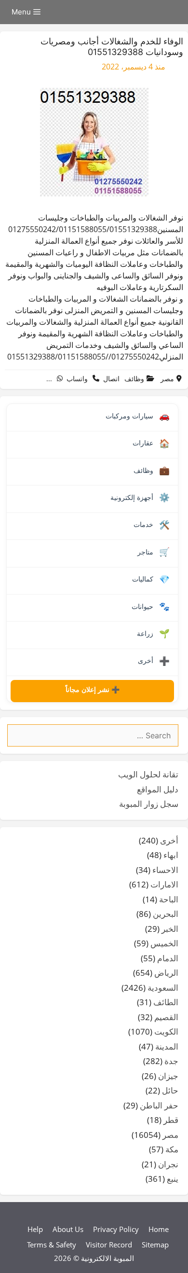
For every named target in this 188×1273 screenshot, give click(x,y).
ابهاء (170, 854)
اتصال (111, 378)
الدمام (167, 958)
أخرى (154, 661)
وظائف (134, 378)
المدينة (166, 1046)
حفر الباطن (159, 1105)
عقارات (151, 443)
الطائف (165, 1002)
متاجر (153, 552)
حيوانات (151, 606)
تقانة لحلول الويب (148, 774)
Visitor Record (109, 1244)
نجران (168, 1164)
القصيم (166, 1017)
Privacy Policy (116, 1229)
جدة (171, 1060)
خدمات (152, 525)
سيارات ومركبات (138, 416)
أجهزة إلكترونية (140, 497)
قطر (170, 1119)
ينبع (172, 1178)
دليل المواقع (157, 789)
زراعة (153, 633)
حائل (170, 1090)
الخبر (169, 928)
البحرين (165, 913)
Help (35, 1229)
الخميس (164, 943)
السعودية (163, 987)
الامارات (164, 884)
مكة (171, 1149)
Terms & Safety (51, 1244)
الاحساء (165, 869)
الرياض (166, 972)
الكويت (166, 1031)
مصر (167, 378)
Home (158, 1229)
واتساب (77, 378)
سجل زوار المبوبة (148, 803)
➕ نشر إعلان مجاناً (93, 689)
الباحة (168, 899)
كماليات (151, 579)
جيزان (168, 1075)
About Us (68, 1229)
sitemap (155, 1244)
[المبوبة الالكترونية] (176, 12)
